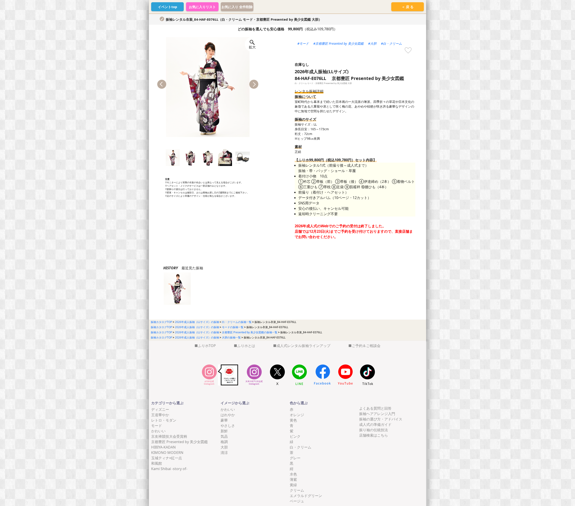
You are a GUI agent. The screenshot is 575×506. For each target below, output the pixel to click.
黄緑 (293, 484)
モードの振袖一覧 (232, 327)
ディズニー (160, 409)
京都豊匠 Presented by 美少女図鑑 (179, 441)
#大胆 (372, 43)
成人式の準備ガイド (375, 424)
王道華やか (160, 414)
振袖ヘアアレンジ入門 (377, 413)
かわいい (158, 431)
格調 (224, 441)
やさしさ (228, 425)
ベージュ (297, 501)
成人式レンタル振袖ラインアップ (303, 345)
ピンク (295, 436)
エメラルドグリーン (306, 495)
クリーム (297, 490)
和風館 (156, 463)
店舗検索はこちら (373, 435)
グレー (295, 457)
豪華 (224, 420)
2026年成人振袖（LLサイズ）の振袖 (197, 322)
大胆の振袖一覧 (231, 337)
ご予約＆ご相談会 (366, 345)
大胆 (224, 447)
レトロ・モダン (163, 420)
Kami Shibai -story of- (169, 468)
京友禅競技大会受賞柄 (169, 436)
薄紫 (293, 479)
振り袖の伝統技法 (373, 429)
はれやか (228, 414)
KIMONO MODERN (167, 452)
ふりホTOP (207, 345)
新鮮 (224, 431)
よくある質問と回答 (375, 408)
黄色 (293, 420)
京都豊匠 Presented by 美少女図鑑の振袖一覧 (249, 332)
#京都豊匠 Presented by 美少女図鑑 (338, 43)
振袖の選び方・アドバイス (380, 419)
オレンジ (297, 414)
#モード (303, 43)
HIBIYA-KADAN (163, 447)
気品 (224, 436)
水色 (293, 474)
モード (156, 425)
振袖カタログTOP (161, 322)
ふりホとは (246, 345)
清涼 (224, 452)
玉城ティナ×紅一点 (166, 457)
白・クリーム (300, 447)
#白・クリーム (391, 43)
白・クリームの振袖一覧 (237, 322)
